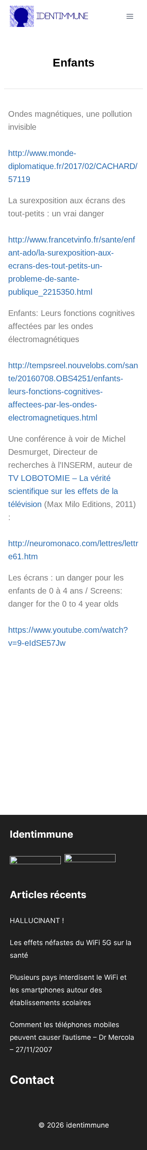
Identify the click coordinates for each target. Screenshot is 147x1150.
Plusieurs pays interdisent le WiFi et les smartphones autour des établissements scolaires (68, 989)
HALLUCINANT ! (37, 920)
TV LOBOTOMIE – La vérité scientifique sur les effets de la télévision (63, 491)
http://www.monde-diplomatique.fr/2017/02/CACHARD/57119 (73, 166)
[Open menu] (129, 16)
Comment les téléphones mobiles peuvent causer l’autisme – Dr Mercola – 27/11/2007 (72, 1037)
